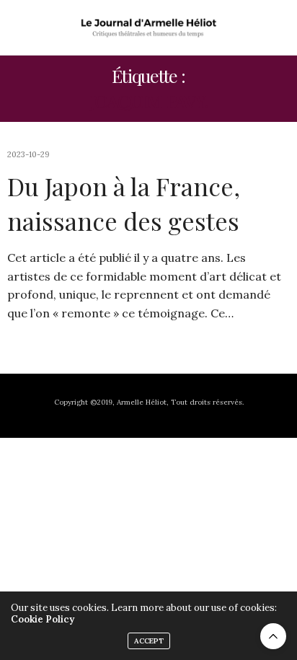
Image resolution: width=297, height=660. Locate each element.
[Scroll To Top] (273, 636)
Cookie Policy (42, 619)
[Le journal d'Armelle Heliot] (149, 27)
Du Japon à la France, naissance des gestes (123, 203)
